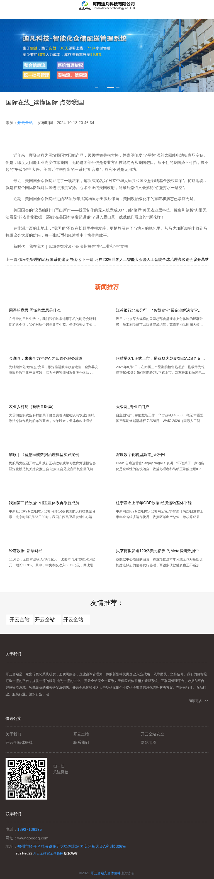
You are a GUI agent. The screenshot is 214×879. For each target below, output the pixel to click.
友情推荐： (107, 602)
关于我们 (13, 734)
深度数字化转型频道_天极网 (140, 454)
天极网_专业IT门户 (132, 406)
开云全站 (25, 122)
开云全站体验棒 (48, 619)
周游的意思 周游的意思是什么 (35, 310)
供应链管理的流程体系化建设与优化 (49, 259)
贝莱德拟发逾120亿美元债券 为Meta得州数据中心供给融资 (160, 550)
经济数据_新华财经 (25, 550)
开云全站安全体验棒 (48, 853)
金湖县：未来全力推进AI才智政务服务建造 (46, 358)
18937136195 (29, 829)
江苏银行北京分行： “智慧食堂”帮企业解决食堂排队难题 (160, 310)
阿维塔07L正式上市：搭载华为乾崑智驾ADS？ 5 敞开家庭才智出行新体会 (160, 358)
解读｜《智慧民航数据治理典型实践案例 (44, 454)
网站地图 (148, 742)
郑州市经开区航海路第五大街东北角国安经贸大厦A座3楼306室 (71, 846)
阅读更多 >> (198, 701)
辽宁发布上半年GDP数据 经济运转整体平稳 (154, 503)
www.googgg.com (32, 838)
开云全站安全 (76, 619)
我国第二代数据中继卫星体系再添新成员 (44, 503)
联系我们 (81, 742)
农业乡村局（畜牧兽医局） (32, 406)
